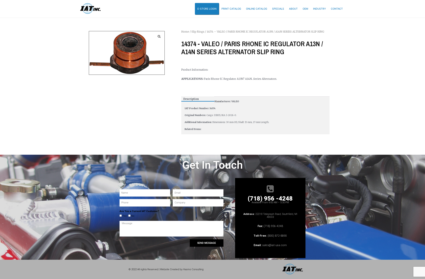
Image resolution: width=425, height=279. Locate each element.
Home (185, 31)
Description (191, 99)
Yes (124, 215)
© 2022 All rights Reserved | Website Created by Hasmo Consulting (166, 269)
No (132, 215)
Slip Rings (197, 31)
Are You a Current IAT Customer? (139, 211)
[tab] (197, 99)
